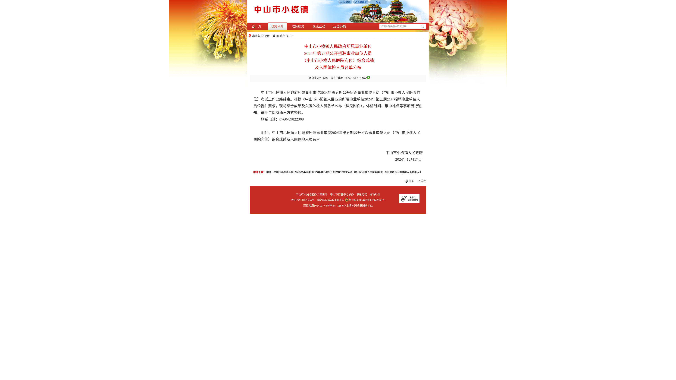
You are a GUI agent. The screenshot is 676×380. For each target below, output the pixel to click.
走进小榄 (339, 26)
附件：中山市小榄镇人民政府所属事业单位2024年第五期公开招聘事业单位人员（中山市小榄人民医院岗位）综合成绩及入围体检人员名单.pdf (343, 172)
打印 (411, 180)
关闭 (423, 180)
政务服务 (298, 26)
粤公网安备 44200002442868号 (367, 200)
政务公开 (277, 26)
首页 (275, 35)
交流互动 (318, 26)
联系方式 (361, 194)
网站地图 (375, 194)
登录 (378, 2)
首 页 (256, 26)
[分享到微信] (368, 77)
